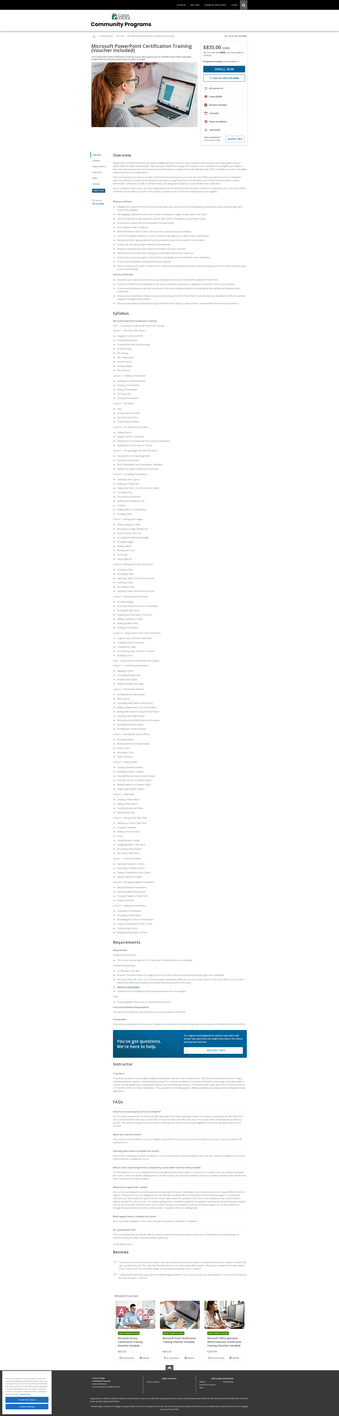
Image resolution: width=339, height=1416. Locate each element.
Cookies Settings (27, 1406)
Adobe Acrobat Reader (128, 987)
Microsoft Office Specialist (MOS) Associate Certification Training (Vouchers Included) (224, 1342)
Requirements (99, 166)
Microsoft (120, 36)
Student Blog (228, 1382)
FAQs (95, 178)
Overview (97, 155)
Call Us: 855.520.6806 (235, 36)
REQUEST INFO (235, 139)
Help (201, 1387)
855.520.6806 (98, 203)
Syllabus (96, 160)
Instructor (97, 172)
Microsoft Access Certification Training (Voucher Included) (130, 1342)
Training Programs (106, 36)
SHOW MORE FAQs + (123, 1244)
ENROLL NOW (224, 69)
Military (202, 1382)
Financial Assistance (207, 1384)
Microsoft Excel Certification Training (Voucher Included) (179, 1340)
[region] (27, 1392)
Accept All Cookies (27, 1400)
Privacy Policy (173, 1409)
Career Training (153, 1382)
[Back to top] (169, 1378)
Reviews (96, 184)
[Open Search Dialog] (243, 5)
